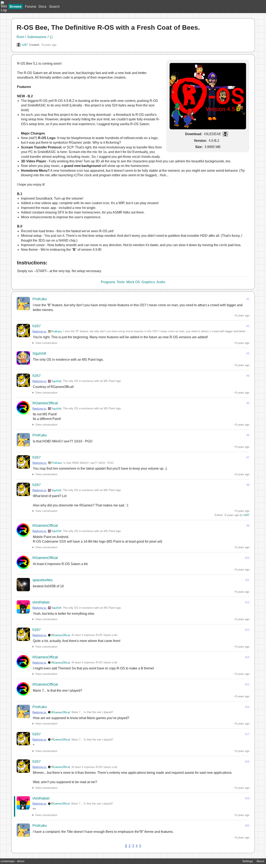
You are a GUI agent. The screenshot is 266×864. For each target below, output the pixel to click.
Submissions (36, 37)
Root (20, 37)
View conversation (46, 342)
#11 (247, 580)
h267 (25, 44)
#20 (247, 825)
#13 (247, 629)
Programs (108, 282)
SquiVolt (39, 353)
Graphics (148, 282)
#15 (247, 684)
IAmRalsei (40, 602)
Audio (160, 282)
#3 (247, 353)
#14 (247, 657)
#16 (247, 706)
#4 (247, 375)
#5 (247, 403)
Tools (121, 282)
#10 (247, 557)
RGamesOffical (45, 403)
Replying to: (39, 331)
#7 (247, 457)
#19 (247, 798)
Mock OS (133, 282)
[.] (51, 37)
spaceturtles (42, 580)
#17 (247, 734)
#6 (247, 435)
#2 (247, 326)
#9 (247, 525)
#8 (247, 484)
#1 (247, 299)
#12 (247, 602)
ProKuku (39, 299)
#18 (247, 761)
